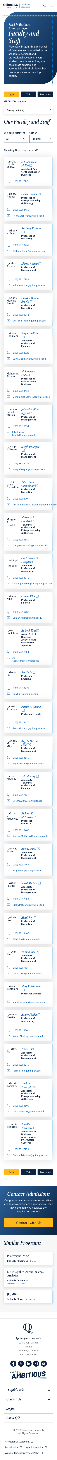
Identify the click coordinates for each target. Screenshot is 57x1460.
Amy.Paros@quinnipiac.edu (26, 871)
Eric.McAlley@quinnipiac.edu (27, 801)
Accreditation (13, 1447)
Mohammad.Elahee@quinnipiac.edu (31, 397)
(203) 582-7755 (20, 865)
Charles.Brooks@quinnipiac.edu (29, 321)
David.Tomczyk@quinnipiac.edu (28, 1112)
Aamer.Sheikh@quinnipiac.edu (28, 1036)
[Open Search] (44, 5)
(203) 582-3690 (20, 1106)
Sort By (33, 133)
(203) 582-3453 (20, 391)
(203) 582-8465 (20, 933)
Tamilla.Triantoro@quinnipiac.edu (30, 1155)
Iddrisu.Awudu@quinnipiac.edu (28, 285)
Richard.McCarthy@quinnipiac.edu (30, 836)
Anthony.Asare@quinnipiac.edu (28, 251)
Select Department (14, 133)
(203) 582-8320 (20, 723)
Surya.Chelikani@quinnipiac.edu (29, 359)
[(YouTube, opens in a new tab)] (44, 1364)
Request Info (46, 94)
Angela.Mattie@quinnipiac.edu (28, 764)
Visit (28, 94)
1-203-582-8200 (28, 1355)
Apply (14, 94)
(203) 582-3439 (20, 210)
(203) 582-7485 (20, 968)
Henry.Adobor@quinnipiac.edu (28, 216)
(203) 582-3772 (20, 688)
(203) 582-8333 (20, 315)
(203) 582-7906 (20, 280)
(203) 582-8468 (20, 830)
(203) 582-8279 (20, 1065)
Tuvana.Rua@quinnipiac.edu (27, 974)
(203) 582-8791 (20, 499)
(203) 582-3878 (20, 578)
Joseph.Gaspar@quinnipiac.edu (28, 469)
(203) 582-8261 (20, 1030)
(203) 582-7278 (20, 1149)
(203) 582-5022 (20, 464)
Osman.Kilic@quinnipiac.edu (27, 618)
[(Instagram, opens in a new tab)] (36, 1364)
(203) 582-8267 (20, 612)
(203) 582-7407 (20, 795)
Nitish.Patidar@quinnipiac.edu (28, 905)
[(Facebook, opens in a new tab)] (13, 1364)
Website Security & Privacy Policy (24, 1453)
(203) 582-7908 (20, 899)
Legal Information (36, 1447)
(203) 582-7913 (20, 181)
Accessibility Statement (19, 1442)
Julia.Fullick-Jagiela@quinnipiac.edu (24, 433)
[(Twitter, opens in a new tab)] (21, 1364)
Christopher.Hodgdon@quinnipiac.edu (32, 584)
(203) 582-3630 (20, 758)
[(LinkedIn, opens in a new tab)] (29, 1364)
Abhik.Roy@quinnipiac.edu (26, 939)
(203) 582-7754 (20, 652)
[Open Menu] (52, 5)
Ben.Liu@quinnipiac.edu (25, 694)
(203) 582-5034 (20, 426)
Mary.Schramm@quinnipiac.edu (28, 1002)
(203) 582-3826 (20, 353)
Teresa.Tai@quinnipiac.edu (26, 1071)
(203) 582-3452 (20, 245)
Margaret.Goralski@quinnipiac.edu (30, 546)
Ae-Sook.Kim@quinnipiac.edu (25, 659)
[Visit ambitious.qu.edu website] (28, 1375)
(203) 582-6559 (20, 540)
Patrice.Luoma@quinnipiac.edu (28, 728)
